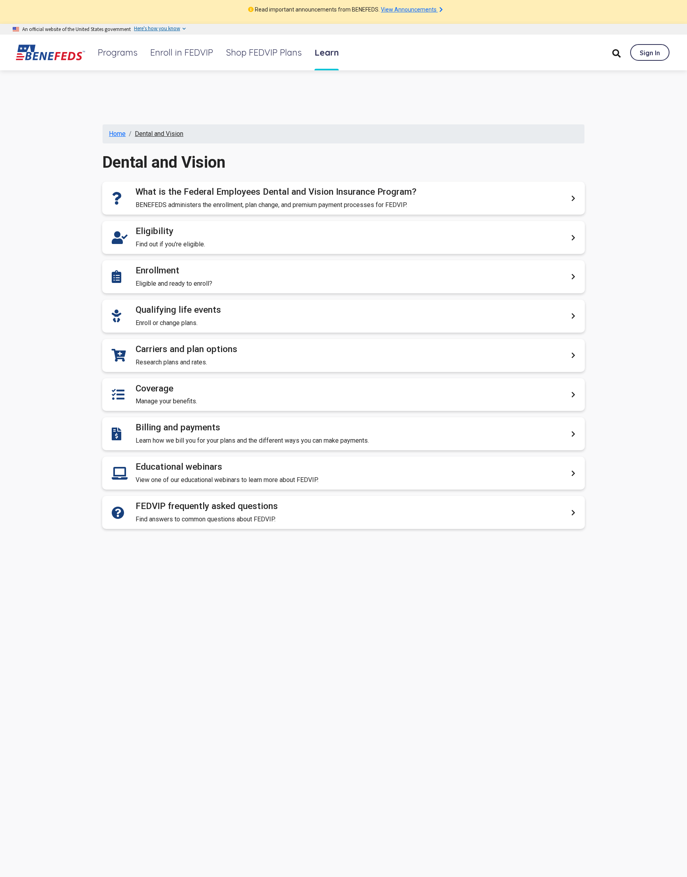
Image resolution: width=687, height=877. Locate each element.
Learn (326, 52)
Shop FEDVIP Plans (264, 52)
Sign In (650, 53)
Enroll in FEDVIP (181, 52)
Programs (118, 52)
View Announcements (409, 9)
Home (117, 133)
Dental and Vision (159, 133)
